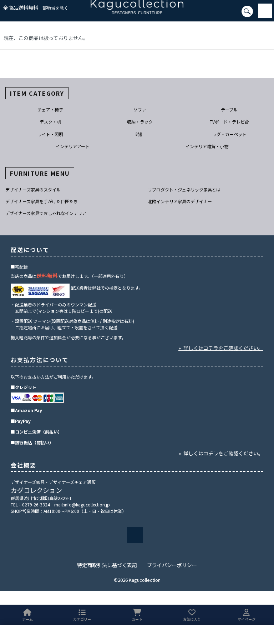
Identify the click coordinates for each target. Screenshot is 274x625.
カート (137, 619)
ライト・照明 (50, 134)
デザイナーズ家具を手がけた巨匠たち (41, 201)
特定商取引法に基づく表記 (107, 565)
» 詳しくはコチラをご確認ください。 (220, 347)
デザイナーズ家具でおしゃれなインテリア (45, 213)
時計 (140, 134)
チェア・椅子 (50, 109)
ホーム (27, 619)
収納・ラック (140, 122)
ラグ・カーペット (229, 134)
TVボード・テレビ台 (229, 122)
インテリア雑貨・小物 (207, 146)
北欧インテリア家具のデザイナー (180, 201)
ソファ (139, 109)
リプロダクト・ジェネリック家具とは (184, 189)
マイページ (246, 619)
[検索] (2, 14)
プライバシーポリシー (172, 565)
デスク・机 (50, 122)
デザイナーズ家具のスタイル (33, 189)
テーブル (229, 109)
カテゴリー (82, 619)
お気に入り (192, 619)
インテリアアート (73, 146)
